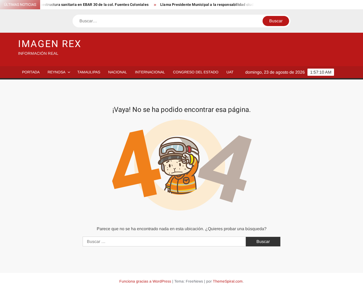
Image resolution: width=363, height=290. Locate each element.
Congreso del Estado (195, 72)
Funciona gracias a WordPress (145, 281)
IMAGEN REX (50, 44)
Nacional (117, 72)
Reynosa (56, 72)
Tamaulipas (88, 72)
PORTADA (31, 72)
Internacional (150, 72)
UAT (230, 72)
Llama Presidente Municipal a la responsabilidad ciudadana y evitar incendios (225, 4)
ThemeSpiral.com (228, 281)
